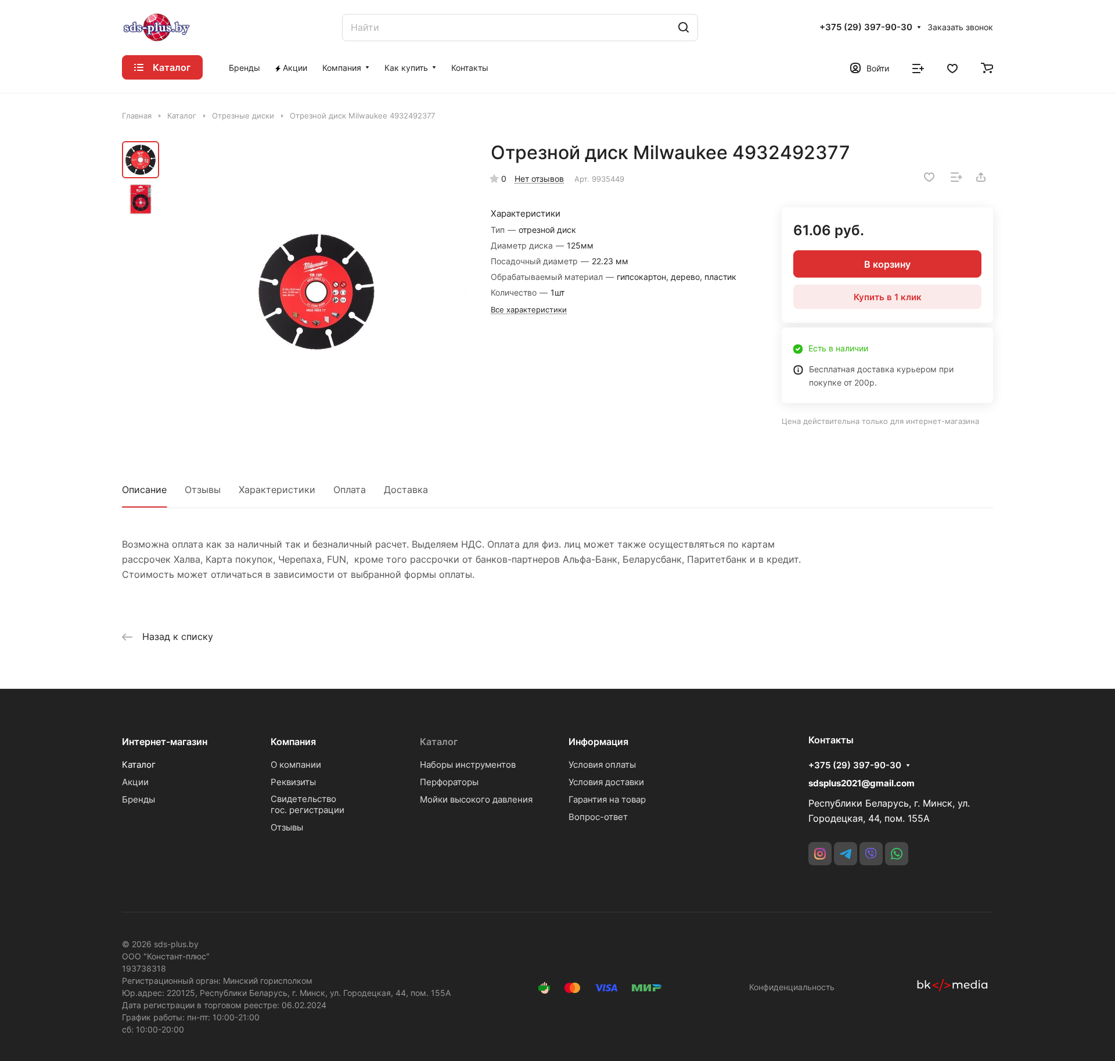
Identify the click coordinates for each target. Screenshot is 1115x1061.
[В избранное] (929, 177)
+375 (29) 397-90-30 (865, 27)
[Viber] (871, 853)
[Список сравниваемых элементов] (918, 67)
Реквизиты (293, 781)
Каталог (139, 764)
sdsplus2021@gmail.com (861, 783)
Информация (598, 741)
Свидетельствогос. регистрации (307, 804)
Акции (135, 781)
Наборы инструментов (468, 764)
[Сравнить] (956, 177)
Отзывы (203, 489)
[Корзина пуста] (987, 67)
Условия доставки (606, 781)
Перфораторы (449, 781)
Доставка (406, 489)
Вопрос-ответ (598, 816)
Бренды (138, 799)
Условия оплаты (602, 764)
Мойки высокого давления (476, 799)
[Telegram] (845, 853)
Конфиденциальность (792, 987)
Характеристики (277, 489)
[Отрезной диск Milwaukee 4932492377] (316, 291)
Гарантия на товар (607, 799)
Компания (293, 741)
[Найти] (683, 27)
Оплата (349, 489)
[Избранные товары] (952, 67)
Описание (144, 489)
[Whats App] (896, 853)
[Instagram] (820, 853)
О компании (296, 764)
